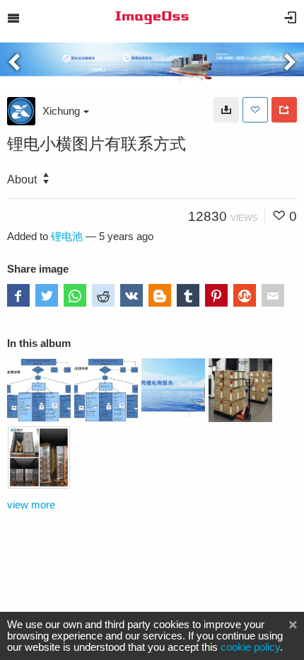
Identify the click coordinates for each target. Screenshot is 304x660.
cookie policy (250, 647)
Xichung (61, 111)
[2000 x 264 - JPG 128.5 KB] (226, 110)
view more (31, 505)
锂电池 (67, 236)
